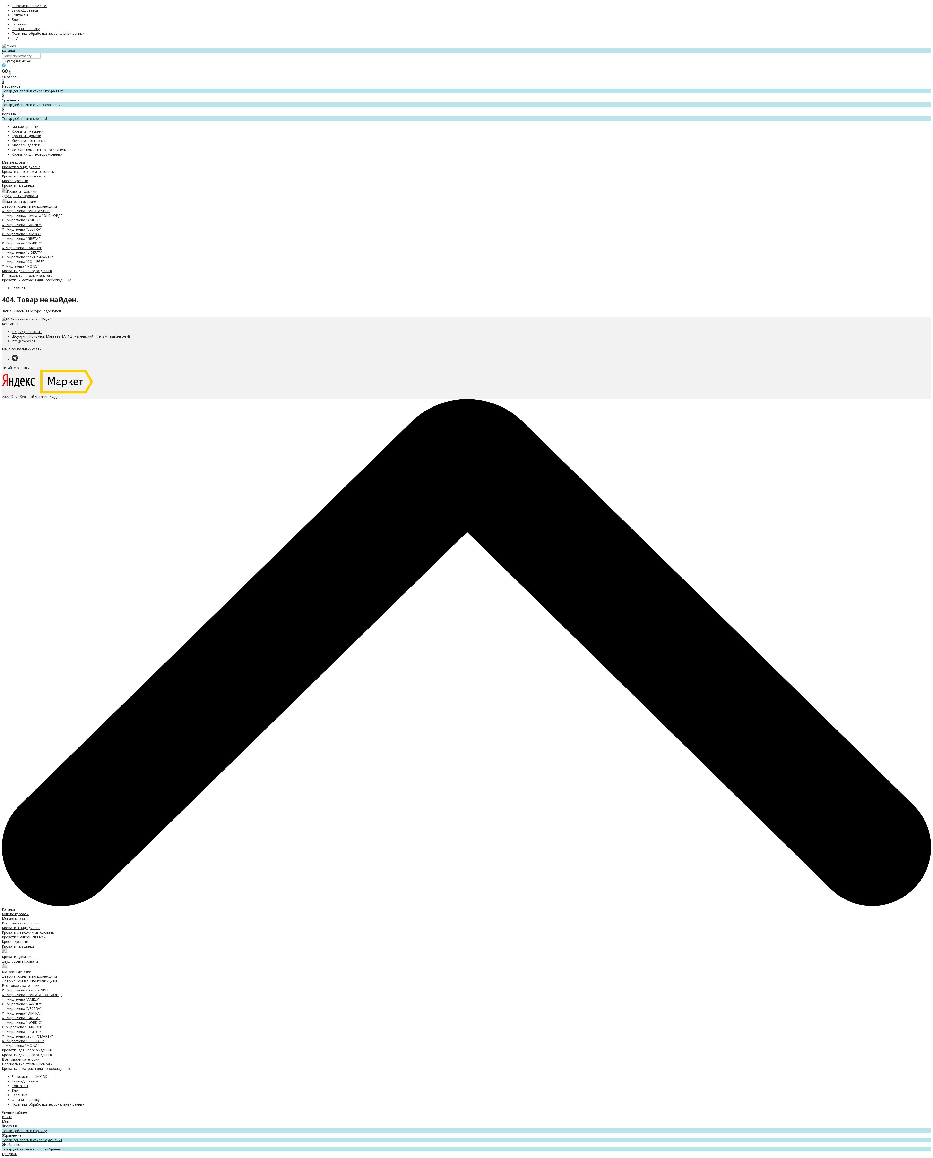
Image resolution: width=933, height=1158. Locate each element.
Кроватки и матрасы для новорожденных (36, 280)
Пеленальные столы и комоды (27, 275)
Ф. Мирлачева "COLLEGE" (23, 261)
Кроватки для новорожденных (37, 154)
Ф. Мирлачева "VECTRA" (22, 229)
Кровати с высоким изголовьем (28, 171)
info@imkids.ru (23, 341)
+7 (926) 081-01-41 (17, 61)
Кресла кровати (15, 180)
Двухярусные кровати (30, 140)
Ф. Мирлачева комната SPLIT (26, 211)
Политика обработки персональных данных (48, 33)
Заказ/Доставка (25, 10)
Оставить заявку (26, 28)
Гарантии (19, 24)
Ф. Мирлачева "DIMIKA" (21, 234)
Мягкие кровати (25, 126)
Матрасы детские (26, 145)
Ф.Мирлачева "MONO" (20, 266)
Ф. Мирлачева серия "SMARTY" (27, 257)
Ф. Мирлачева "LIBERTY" (22, 252)
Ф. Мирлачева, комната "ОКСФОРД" (32, 215)
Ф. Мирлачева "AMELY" (21, 220)
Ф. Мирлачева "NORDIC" (22, 243)
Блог (15, 19)
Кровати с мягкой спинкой (24, 176)
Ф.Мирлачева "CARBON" (22, 247)
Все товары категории (20, 923)
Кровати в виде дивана (21, 167)
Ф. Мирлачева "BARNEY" (22, 224)
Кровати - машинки (27, 131)
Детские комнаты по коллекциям (39, 149)
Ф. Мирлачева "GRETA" (21, 238)
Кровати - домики (26, 136)
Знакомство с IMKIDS (29, 5)
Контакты (20, 15)
